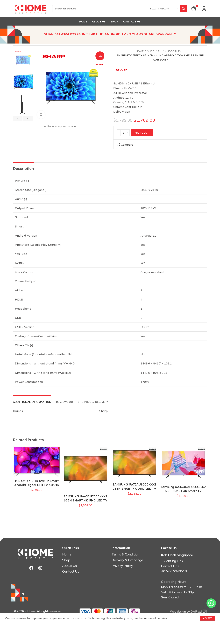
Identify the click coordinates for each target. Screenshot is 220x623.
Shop (150, 51)
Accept (207, 618)
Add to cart (142, 132)
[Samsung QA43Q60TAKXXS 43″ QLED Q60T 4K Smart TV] (183, 464)
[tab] (32, 400)
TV (159, 51)
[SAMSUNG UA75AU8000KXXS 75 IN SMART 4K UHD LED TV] (134, 463)
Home (140, 51)
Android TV (173, 51)
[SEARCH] (183, 8)
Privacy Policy (122, 565)
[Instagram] (40, 568)
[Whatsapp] (211, 603)
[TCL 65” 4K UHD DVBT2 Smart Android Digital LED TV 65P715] (36, 461)
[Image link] (188, 611)
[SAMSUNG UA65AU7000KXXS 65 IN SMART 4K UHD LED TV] (85, 469)
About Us (69, 565)
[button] (18, 118)
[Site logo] (31, 8)
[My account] (204, 8)
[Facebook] (31, 568)
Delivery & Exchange (127, 560)
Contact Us (70, 571)
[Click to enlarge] (41, 114)
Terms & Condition (126, 554)
